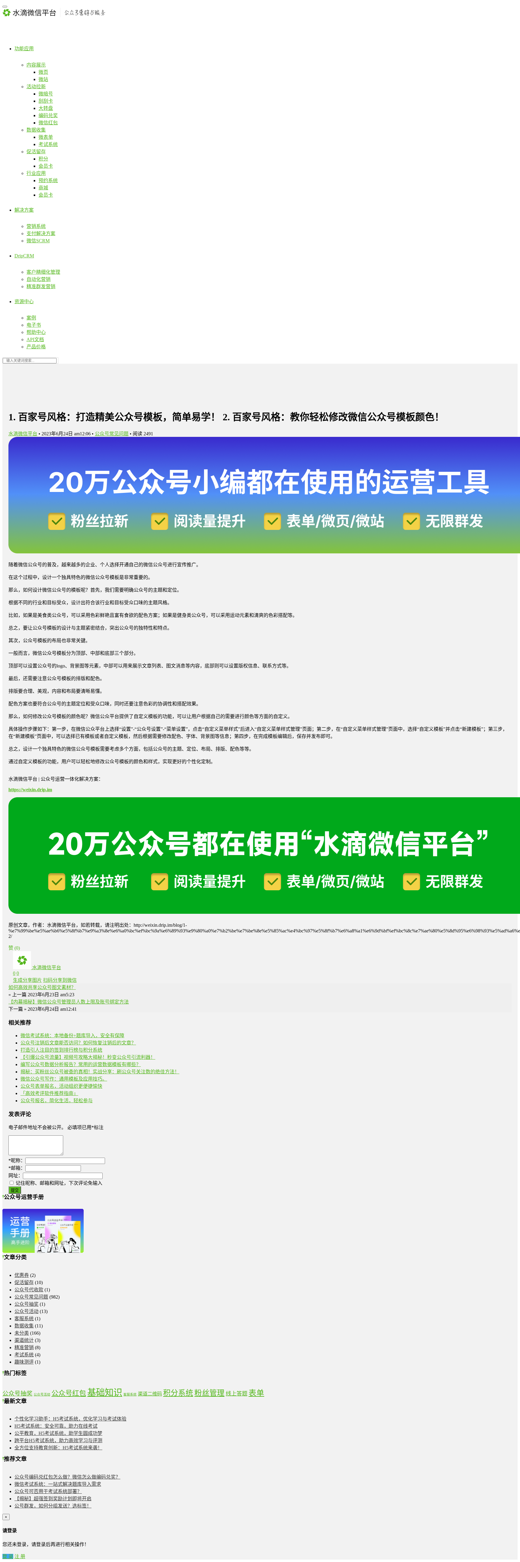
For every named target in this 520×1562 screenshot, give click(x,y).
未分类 (21, 1333)
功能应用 (24, 48)
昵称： (16, 1160)
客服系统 (24, 1318)
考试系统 (48, 144)
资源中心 (24, 301)
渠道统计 (24, 1340)
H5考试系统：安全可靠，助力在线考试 (56, 1426)
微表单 (46, 137)
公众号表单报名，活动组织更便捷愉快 (61, 1086)
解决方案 (24, 210)
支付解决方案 (40, 233)
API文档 (35, 339)
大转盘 (46, 108)
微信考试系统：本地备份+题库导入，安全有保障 (72, 1035)
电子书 (33, 325)
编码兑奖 (48, 115)
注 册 (19, 1556)
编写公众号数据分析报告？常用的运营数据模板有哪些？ (80, 1064)
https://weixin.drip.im (30, 789)
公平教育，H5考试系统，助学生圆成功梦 (58, 1433)
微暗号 (46, 93)
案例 (31, 317)
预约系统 (48, 180)
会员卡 (46, 166)
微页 (43, 72)
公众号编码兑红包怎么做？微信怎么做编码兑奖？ (67, 1477)
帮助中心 (36, 332)
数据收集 (36, 129)
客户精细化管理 (43, 272)
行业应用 (36, 173)
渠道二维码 (150, 1394)
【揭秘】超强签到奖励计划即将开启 (52, 1498)
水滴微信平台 (22, 433)
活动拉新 (36, 86)
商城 (43, 187)
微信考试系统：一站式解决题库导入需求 (57, 1484)
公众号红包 (68, 1393)
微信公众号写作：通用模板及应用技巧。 (63, 1078)
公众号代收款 (28, 1289)
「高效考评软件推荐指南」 (49, 1093)
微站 (43, 79)
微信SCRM (38, 240)
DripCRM (24, 255)
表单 (256, 1393)
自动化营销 (38, 279)
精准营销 (24, 1347)
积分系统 (178, 1393)
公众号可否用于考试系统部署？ (48, 1491)
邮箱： (16, 1168)
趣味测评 (24, 1361)
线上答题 (236, 1394)
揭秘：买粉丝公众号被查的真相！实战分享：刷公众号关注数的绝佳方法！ (99, 1071)
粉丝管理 (209, 1393)
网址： (15, 1175)
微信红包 (48, 122)
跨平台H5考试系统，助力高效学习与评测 (58, 1440)
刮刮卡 (46, 101)
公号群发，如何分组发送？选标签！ (52, 1505)
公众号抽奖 (26, 1304)
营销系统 (36, 226)
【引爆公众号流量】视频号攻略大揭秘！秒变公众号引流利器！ (87, 1057)
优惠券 (21, 1275)
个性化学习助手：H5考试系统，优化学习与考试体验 (70, 1418)
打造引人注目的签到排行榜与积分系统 (61, 1050)
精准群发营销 (40, 286)
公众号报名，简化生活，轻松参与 (56, 1100)
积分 (43, 158)
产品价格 (36, 346)
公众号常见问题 (111, 433)
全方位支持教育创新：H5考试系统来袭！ (58, 1447)
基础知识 (104, 1392)
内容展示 (36, 64)
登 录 (7, 1556)
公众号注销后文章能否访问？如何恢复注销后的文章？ (78, 1042)
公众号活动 (26, 1311)
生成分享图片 (27, 980)
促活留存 (36, 151)
